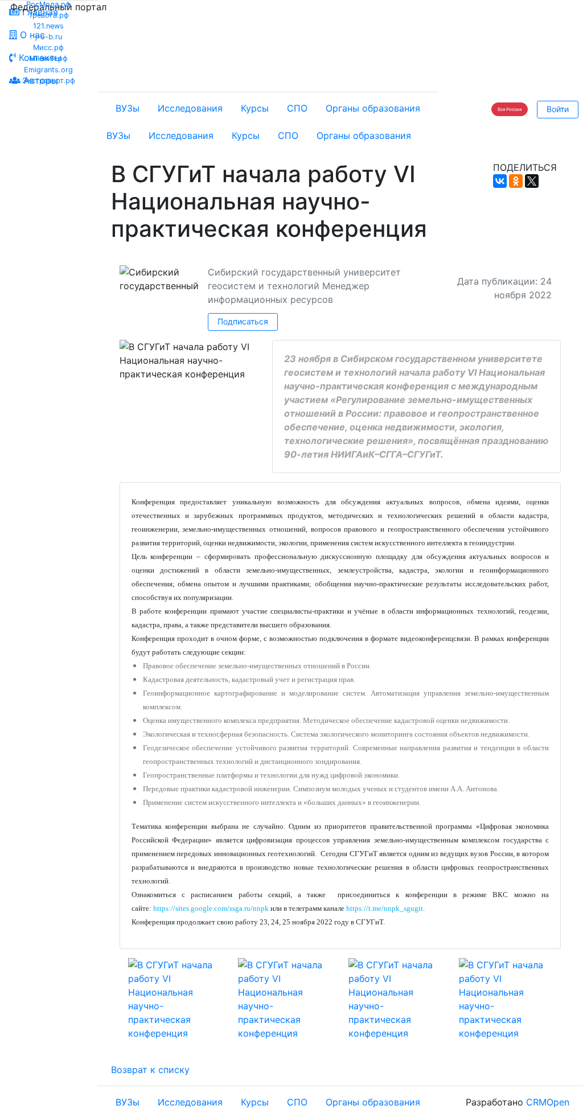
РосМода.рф (48, 4)
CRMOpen (547, 1102)
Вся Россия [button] (510, 109)
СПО (297, 108)
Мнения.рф (48, 58)
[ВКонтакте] (500, 181)
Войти (558, 109)
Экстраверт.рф (48, 80)
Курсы (255, 108)
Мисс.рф (48, 47)
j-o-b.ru (48, 36)
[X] (532, 181)
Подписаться (242, 321)
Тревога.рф (48, 15)
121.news (48, 26)
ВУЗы (127, 108)
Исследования (190, 108)
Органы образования (373, 108)
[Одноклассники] (516, 181)
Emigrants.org (48, 69)
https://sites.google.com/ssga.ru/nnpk (211, 908)
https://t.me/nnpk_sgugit (384, 908)
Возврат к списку (150, 1069)
